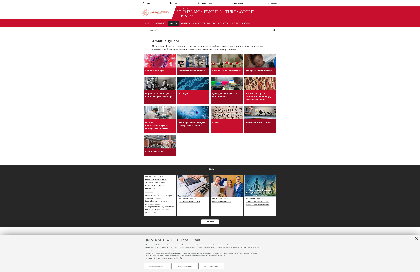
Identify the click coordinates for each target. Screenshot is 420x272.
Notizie (235, 23)
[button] (274, 30)
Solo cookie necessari (157, 266)
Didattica (185, 23)
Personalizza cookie (184, 266)
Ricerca (173, 23)
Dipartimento (159, 23)
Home (146, 23)
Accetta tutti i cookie (211, 266)
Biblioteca (223, 23)
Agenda (246, 23)
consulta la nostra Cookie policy (172, 258)
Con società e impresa (204, 23)
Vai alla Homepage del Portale (156, 12)
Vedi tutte (210, 221)
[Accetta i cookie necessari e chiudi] (416, 238)
